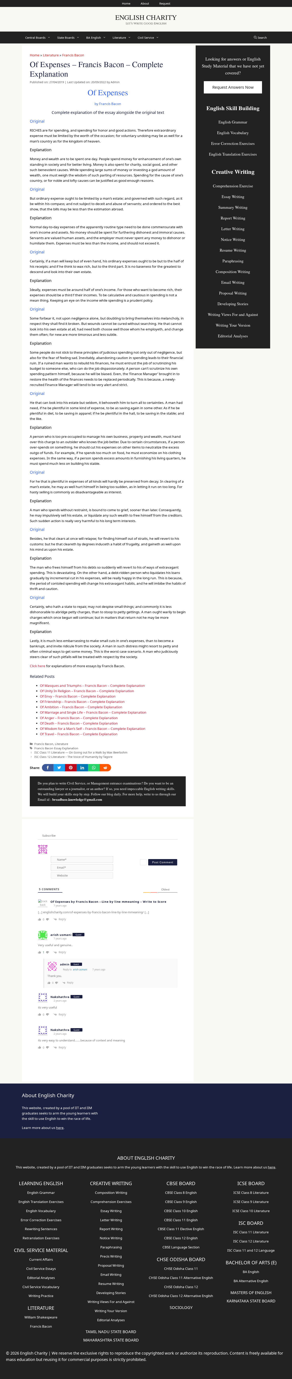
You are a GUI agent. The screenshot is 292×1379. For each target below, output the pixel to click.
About (145, 3)
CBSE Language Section (181, 1247)
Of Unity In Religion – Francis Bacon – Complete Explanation (87, 691)
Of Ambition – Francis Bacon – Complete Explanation (81, 707)
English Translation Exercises (233, 154)
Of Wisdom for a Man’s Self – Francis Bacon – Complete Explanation (92, 728)
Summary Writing (233, 207)
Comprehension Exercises (111, 1201)
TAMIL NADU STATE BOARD (111, 1331)
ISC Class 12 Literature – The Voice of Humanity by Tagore (73, 757)
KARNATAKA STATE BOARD (251, 1301)
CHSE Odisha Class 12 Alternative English (181, 1295)
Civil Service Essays (41, 1268)
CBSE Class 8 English (181, 1192)
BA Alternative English (251, 1281)
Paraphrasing (233, 261)
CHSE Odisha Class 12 (181, 1287)
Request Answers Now (233, 87)
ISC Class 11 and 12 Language (251, 1250)
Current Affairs (41, 1259)
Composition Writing (233, 271)
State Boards (65, 37)
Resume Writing (233, 250)
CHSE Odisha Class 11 (181, 1268)
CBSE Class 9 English (181, 1201)
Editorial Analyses (233, 336)
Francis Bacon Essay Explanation (56, 748)
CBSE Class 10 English (181, 1211)
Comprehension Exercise (233, 186)
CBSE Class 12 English (181, 1238)
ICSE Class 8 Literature (251, 1192)
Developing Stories (233, 303)
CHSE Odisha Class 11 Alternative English (181, 1277)
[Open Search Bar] (260, 37)
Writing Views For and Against (233, 314)
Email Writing (233, 282)
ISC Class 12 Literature (251, 1241)
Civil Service (146, 37)
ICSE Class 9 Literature (251, 1201)
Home (126, 3)
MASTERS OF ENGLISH (251, 1292)
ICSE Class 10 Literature (251, 1211)
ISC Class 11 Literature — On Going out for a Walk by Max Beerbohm (81, 752)
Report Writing (233, 218)
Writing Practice (41, 1295)
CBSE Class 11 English (181, 1220)
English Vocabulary (233, 132)
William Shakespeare (40, 1317)
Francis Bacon (73, 55)
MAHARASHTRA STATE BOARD (111, 1340)
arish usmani (80, 969)
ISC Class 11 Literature (251, 1232)
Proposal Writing (233, 293)
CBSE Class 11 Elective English (181, 1229)
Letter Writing (233, 228)
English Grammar (233, 122)
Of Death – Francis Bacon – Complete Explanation (79, 723)
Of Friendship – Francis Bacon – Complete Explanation (82, 701)
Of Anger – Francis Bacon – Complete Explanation (79, 718)
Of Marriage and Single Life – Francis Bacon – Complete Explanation (93, 712)
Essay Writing (233, 196)
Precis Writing (111, 1256)
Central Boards (35, 37)
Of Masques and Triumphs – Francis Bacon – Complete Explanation (92, 685)
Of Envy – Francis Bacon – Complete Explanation (78, 696)
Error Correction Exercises (233, 143)
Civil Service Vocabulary (40, 1287)
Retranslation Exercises (41, 1238)
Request (164, 3)
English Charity (146, 17)
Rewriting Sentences (41, 1229)
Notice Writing (233, 239)
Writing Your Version (233, 325)
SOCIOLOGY (181, 1307)
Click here (37, 666)
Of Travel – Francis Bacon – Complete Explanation (79, 734)
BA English (93, 37)
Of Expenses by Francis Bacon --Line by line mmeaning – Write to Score (108, 902)
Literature (119, 37)
